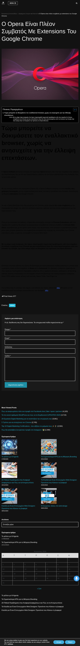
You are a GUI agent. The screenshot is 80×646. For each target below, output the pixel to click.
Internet (35, 13)
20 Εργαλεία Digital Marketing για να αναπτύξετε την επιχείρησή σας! (27, 419)
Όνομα (8, 329)
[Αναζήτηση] (76, 3)
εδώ (58, 288)
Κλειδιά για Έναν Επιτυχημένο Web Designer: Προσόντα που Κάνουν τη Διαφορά (31, 610)
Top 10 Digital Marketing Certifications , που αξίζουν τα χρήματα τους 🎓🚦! (29, 426)
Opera (12, 305)
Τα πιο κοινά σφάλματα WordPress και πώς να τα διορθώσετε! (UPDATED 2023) (31, 415)
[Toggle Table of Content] (74, 110)
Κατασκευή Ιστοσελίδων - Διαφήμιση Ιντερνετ (16, 13)
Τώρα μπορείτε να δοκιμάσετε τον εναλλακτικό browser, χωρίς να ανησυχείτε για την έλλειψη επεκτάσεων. (37, 114)
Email (7, 338)
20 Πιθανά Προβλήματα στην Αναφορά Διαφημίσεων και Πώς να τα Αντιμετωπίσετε (32, 603)
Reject (70, 642)
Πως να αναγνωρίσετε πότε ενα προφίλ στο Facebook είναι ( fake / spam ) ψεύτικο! (32, 411)
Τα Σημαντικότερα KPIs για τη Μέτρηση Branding (59, 457)
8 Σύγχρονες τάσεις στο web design (54, 506)
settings (10, 644)
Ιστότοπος (8, 347)
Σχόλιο (8, 356)
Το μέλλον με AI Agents (10, 457)
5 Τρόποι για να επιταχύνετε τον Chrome (16, 422)
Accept (58, 642)
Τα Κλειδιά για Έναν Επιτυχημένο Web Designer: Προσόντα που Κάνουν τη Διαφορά (33, 606)
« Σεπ (39, 589)
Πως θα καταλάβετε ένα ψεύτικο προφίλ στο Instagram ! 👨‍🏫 (23, 430)
